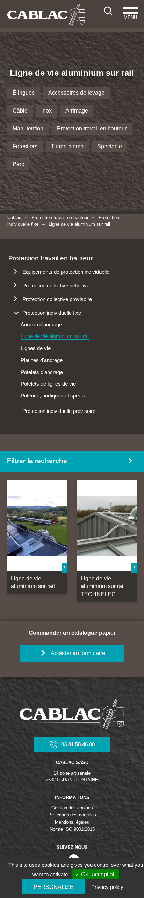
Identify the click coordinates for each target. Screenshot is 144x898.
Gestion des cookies (72, 807)
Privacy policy (107, 887)
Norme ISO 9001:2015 (72, 829)
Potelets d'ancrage (42, 372)
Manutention (28, 128)
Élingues (24, 93)
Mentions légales (72, 822)
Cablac (14, 217)
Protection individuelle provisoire (58, 411)
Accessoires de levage (76, 93)
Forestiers (25, 146)
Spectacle (109, 146)
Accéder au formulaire (78, 653)
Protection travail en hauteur (92, 128)
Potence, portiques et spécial (53, 396)
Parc (18, 164)
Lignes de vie (36, 348)
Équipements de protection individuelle (65, 272)
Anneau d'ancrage (41, 324)
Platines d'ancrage (42, 360)
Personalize (53, 887)
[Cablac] (46, 15)
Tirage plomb (67, 146)
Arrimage (76, 111)
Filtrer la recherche (37, 460)
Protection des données (72, 814)
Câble (20, 111)
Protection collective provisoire (57, 299)
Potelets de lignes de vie (48, 384)
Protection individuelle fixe (51, 313)
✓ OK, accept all (95, 874)
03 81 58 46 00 (78, 744)
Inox (46, 111)
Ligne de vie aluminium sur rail (55, 336)
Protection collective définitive (55, 285)
